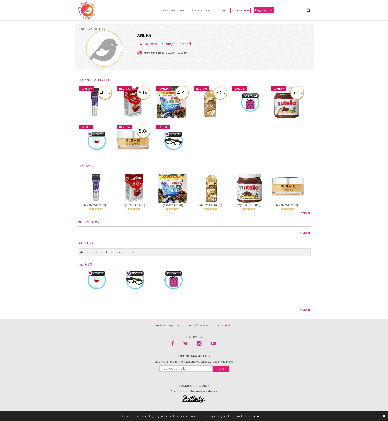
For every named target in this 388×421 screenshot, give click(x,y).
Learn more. (253, 416)
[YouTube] (213, 344)
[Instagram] (199, 344)
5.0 (143, 92)
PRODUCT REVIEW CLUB (196, 10)
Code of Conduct (199, 325)
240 (147, 43)
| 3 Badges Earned (174, 43)
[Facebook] (173, 344)
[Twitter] (186, 344)
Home (81, 28)
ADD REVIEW (240, 10)
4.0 (105, 92)
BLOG (222, 10)
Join (221, 368)
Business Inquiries (168, 325)
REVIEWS (169, 10)
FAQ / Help (224, 325)
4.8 (182, 92)
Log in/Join (264, 10)
